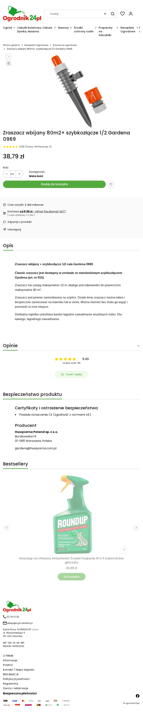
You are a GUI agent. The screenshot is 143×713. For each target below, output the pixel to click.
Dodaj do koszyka (54, 184)
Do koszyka (71, 577)
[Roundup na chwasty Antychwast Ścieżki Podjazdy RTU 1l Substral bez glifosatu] (71, 515)
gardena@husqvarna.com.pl (35, 448)
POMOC (8, 665)
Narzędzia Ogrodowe (36, 45)
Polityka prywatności (16, 679)
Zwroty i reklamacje (15, 688)
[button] (112, 14)
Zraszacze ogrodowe (65, 45)
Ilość (6, 167)
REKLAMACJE (11, 674)
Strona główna (11, 45)
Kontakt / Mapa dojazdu (18, 670)
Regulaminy (10, 683)
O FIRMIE (8, 656)
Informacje (10, 660)
